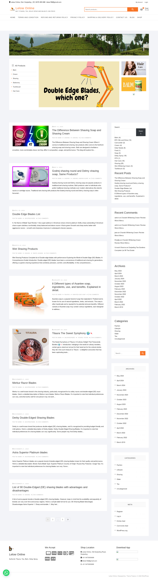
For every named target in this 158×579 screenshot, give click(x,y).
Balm (14, 70)
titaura (80, 337)
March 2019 (119, 307)
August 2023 (119, 286)
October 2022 (119, 296)
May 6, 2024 (57, 167)
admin (59, 138)
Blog (132, 17)
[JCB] (53, 558)
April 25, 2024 (19, 210)
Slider (117, 333)
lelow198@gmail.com (89, 561)
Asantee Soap (77, 294)
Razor (35, 253)
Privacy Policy (78, 17)
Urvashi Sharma (120, 247)
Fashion (67, 294)
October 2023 (119, 284)
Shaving (15, 78)
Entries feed (121, 521)
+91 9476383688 (88, 564)
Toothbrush (17, 87)
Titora (86, 337)
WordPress (145, 576)
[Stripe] (47, 558)
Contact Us (121, 17)
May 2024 (118, 271)
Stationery (16, 82)
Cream (15, 74)
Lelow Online (25, 8)
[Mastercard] (48, 553)
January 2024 (119, 278)
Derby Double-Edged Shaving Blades (33, 417)
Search (132, 9)
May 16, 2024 (58, 126)
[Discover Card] (71, 553)
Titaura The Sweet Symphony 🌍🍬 (72, 333)
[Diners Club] (65, 553)
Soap (84, 294)
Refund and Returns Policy (54, 17)
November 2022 (120, 294)
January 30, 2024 (60, 280)
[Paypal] (60, 553)
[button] (6, 573)
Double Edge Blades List (26, 214)
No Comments (86, 138)
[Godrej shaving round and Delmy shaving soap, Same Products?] (30, 176)
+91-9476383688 (88, 557)
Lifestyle (117, 328)
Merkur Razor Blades (24, 382)
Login (146, 2)
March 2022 (119, 302)
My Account (139, 2)
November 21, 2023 (21, 379)
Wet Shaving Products (25, 248)
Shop (139, 17)
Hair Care (16, 91)
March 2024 (119, 276)
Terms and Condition (28, 17)
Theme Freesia (131, 576)
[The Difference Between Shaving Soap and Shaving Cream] (30, 136)
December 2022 (120, 291)
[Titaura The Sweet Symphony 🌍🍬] (30, 347)
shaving (75, 138)
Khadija (117, 240)
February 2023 (120, 289)
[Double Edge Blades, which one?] (79, 62)
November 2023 (120, 281)
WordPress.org (122, 530)
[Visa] (54, 553)
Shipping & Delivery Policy (100, 17)
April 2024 (118, 273)
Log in (119, 516)
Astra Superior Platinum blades (30, 452)
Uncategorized (30, 218)
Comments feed (122, 526)
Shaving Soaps (83, 178)
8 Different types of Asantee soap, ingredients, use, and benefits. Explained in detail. (76, 287)
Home (12, 17)
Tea (116, 336)
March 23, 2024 (20, 245)
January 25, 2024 (60, 329)
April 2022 (118, 299)
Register (120, 511)
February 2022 (120, 304)
